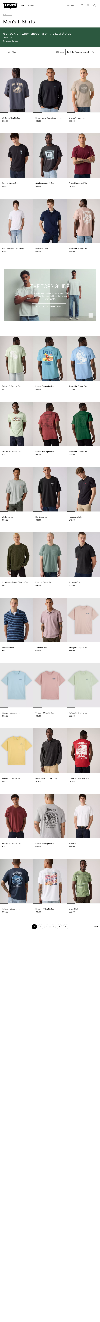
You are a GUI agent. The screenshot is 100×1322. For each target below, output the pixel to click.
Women (30, 5)
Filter (14, 52)
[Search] (81, 5)
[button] (88, 5)
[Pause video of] (91, 315)
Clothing (6, 15)
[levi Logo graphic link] (10, 5)
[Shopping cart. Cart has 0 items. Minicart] (94, 5)
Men (22, 5)
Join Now (70, 5)
